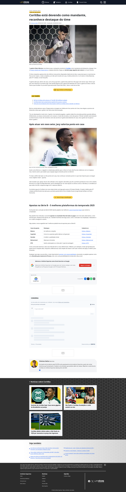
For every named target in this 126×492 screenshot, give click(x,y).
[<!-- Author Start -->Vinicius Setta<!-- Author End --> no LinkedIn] (39, 370)
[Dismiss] (94, 265)
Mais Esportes (45, 486)
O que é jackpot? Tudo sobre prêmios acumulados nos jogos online (79, 454)
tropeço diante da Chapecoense (39, 70)
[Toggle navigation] (105, 2)
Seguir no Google (85, 265)
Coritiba (68, 68)
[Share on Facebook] (85, 278)
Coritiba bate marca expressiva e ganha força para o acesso (50, 102)
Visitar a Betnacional (87, 240)
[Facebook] (89, 481)
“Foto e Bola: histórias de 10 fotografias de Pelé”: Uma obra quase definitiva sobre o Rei (44, 453)
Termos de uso (23, 481)
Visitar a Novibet (86, 237)
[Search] (101, 2)
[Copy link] (94, 278)
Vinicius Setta (34, 23)
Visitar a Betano (86, 231)
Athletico (44, 478)
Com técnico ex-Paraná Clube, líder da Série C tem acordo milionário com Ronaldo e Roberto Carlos (44, 448)
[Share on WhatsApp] (91, 278)
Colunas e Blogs (67, 476)
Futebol (43, 476)
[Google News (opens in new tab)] (36, 279)
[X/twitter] (92, 481)
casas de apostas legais (75, 210)
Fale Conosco (23, 483)
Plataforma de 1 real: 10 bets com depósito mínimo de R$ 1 (79, 448)
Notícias (44, 474)
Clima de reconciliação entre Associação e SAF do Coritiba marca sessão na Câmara (57, 103)
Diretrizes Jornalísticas (24, 478)
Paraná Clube (44, 483)
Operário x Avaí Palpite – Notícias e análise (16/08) (77, 450)
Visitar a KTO (85, 243)
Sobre (21, 476)
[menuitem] (45, 2)
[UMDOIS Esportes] (99, 481)
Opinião (66, 474)
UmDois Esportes (25, 474)
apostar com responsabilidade (67, 254)
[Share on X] (88, 278)
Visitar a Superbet (87, 234)
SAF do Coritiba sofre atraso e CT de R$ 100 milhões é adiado (50, 100)
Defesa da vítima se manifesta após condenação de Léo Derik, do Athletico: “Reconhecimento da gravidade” (46, 457)
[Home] (24, 2)
